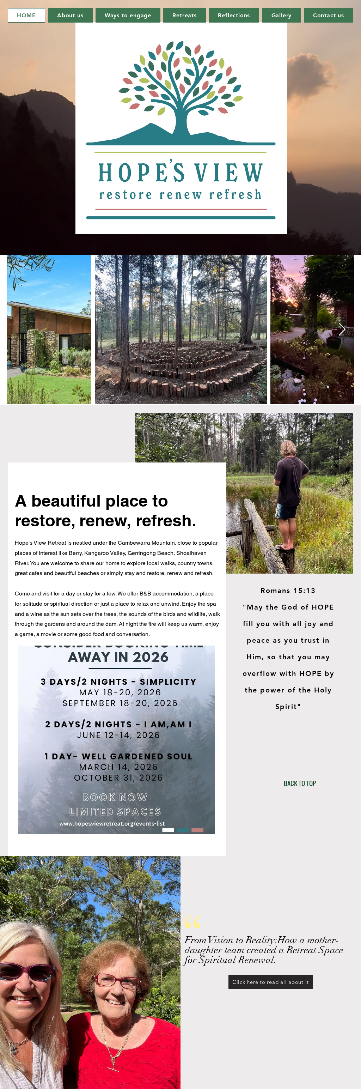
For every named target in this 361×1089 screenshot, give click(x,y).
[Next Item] (342, 330)
